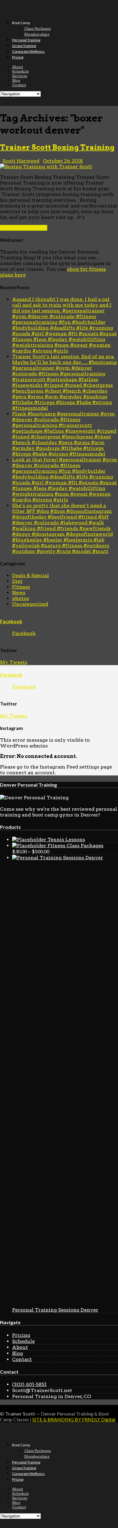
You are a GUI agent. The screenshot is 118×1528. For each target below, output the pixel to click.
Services (19, 76)
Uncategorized (30, 604)
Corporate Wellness (28, 51)
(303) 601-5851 (29, 1384)
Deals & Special (30, 575)
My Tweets (13, 662)
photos (20, 598)
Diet (17, 581)
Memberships (36, 34)
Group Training (24, 45)
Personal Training (26, 40)
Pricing (17, 57)
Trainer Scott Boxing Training (57, 147)
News (18, 592)
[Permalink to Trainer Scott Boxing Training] (46, 166)
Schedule (20, 71)
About (17, 67)
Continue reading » (23, 228)
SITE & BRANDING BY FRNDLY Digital (73, 1419)
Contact (19, 85)
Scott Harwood (20, 161)
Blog (16, 80)
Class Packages (37, 28)
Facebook (11, 621)
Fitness (21, 587)
